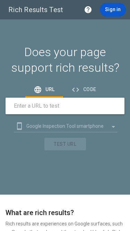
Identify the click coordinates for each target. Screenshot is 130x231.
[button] (88, 9)
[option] (62, 126)
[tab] (44, 89)
